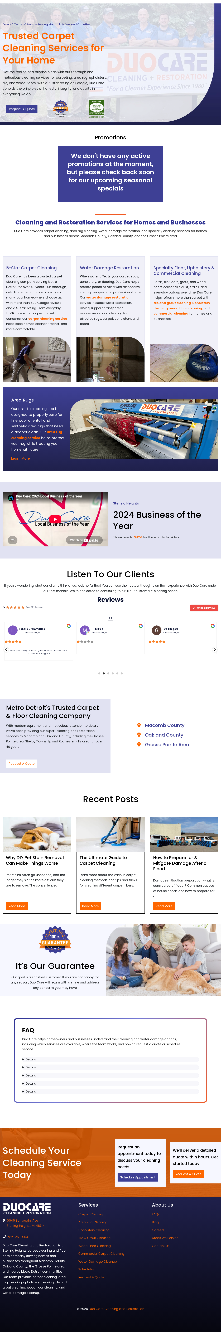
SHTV (138, 537)
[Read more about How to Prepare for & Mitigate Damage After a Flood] (184, 834)
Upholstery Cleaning (94, 1230)
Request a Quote (22, 763)
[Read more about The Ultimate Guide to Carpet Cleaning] (110, 834)
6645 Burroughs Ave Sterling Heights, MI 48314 (26, 1223)
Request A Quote (91, 1277)
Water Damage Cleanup (97, 1261)
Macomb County (165, 725)
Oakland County (164, 735)
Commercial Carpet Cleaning (101, 1253)
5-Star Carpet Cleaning (31, 268)
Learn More (20, 458)
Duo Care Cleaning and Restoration (116, 1309)
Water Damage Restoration (109, 268)
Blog (155, 1222)
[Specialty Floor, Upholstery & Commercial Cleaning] (184, 362)
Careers (158, 1230)
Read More (16, 906)
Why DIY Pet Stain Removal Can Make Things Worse (35, 860)
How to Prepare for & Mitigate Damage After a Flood (180, 863)
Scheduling (86, 1269)
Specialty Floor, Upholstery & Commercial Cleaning (184, 270)
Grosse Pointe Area (167, 744)
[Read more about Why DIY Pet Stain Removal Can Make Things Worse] (37, 834)
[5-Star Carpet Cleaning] (37, 359)
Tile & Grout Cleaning (94, 1238)
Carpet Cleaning (91, 1214)
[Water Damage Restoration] (110, 359)
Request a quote (22, 109)
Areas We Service (165, 1238)
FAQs (156, 1214)
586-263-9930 (18, 1237)
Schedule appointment (137, 1177)
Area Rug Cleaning (92, 1222)
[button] (6, 649)
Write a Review (205, 608)
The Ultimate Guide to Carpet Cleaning (103, 860)
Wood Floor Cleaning (94, 1246)
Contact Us (160, 1246)
